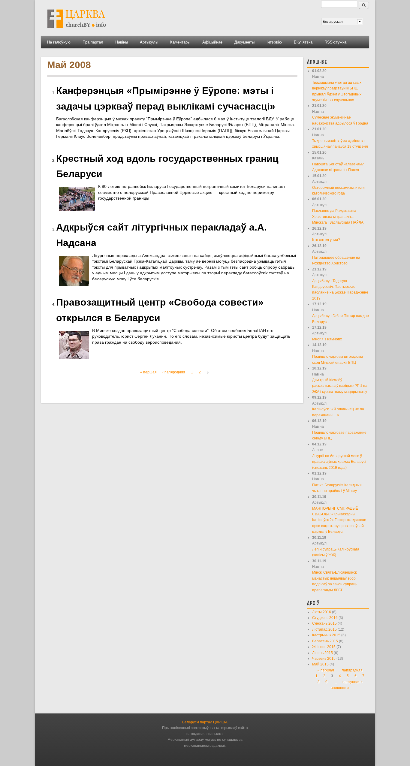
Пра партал (93, 42)
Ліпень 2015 (322, 653)
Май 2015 (320, 664)
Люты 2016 (321, 612)
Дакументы (244, 42)
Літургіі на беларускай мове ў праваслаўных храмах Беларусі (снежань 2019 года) (339, 462)
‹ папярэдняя (173, 372)
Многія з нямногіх (327, 339)
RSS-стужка (335, 42)
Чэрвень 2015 (324, 658)
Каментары (180, 42)
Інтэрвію (274, 42)
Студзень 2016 (325, 618)
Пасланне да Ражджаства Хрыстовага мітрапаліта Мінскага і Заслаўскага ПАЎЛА (337, 217)
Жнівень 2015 (324, 647)
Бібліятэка (303, 42)
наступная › (352, 682)
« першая (148, 372)
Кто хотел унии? (326, 240)
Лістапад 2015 (324, 629)
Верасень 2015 (325, 641)
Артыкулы (149, 42)
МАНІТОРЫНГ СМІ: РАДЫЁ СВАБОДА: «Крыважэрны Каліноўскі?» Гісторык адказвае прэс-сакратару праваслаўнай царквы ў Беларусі (339, 520)
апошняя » (340, 688)
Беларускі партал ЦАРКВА (205, 722)
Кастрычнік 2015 (326, 635)
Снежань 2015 (324, 623)
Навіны (121, 42)
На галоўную (59, 42)
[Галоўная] (76, 30)
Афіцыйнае (212, 42)
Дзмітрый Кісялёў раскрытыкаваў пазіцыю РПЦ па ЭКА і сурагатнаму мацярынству (339, 386)
